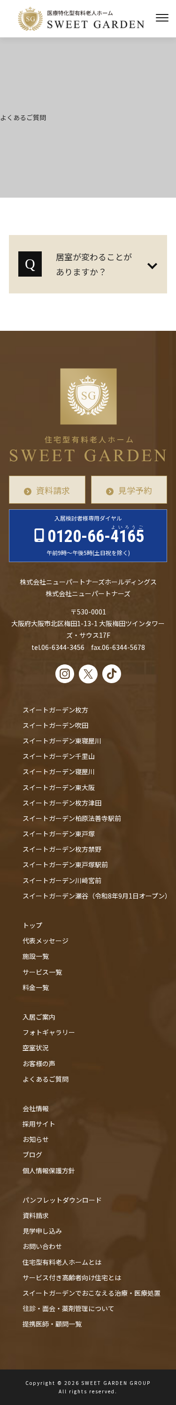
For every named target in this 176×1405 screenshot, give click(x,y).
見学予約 (135, 490)
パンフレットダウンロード (62, 1200)
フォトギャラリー (49, 1032)
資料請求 (53, 490)
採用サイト (39, 1123)
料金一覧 (36, 987)
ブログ (32, 1154)
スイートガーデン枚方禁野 (62, 849)
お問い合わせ (42, 1246)
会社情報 (36, 1108)
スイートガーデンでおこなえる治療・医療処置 (92, 1293)
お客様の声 (39, 1063)
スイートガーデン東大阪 (59, 787)
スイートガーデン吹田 (55, 725)
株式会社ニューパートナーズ (88, 593)
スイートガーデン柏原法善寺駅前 (72, 818)
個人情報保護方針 (49, 1170)
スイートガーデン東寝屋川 (62, 740)
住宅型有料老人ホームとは (62, 1262)
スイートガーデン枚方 (55, 709)
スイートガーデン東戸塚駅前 (65, 864)
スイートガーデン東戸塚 (59, 833)
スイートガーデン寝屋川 (59, 771)
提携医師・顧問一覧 (52, 1323)
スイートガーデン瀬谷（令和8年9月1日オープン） (97, 895)
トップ (32, 925)
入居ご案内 (39, 1016)
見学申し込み (42, 1230)
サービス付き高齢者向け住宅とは (72, 1277)
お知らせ (36, 1139)
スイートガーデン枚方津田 (62, 802)
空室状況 (36, 1047)
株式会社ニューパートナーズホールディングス (88, 581)
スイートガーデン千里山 (59, 756)
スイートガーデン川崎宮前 (62, 880)
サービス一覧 (42, 972)
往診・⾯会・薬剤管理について (69, 1308)
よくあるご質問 (46, 1079)
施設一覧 (36, 956)
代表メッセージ (46, 940)
